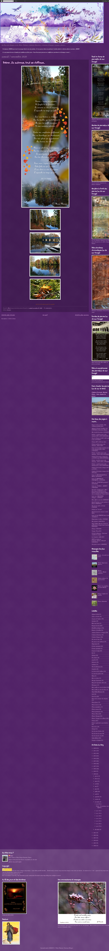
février (96, 778)
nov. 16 (98, 810)
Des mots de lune (96, 639)
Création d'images (96, 637)
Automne (9, 310)
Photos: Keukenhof (102, 601)
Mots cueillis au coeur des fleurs (99, 687)
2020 (95, 774)
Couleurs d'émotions (96, 635)
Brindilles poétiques (96, 628)
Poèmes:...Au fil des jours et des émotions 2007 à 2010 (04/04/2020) (100, 435)
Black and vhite (95, 623)
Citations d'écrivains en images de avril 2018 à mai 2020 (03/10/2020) (100, 457)
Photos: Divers (95, 713)
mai (96, 786)
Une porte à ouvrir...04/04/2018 (99, 544)
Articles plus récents (8, 315)
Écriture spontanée (96, 648)
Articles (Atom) (11, 318)
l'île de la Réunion (96, 666)
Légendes (94, 669)
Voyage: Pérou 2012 (96, 531)
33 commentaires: (48, 308)
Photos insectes (95, 704)
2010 (95, 748)
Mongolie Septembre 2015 (98, 682)
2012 (95, 753)
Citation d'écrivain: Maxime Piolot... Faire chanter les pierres (99, 394)
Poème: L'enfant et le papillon (103, 594)
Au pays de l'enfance (96, 619)
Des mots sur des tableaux (98, 641)
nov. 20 (98, 816)
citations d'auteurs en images (98, 632)
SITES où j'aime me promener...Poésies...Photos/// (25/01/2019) (99, 540)
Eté (92, 653)
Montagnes (94, 685)
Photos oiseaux (95, 709)
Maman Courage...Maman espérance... (102, 572)
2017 (95, 766)
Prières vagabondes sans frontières (100, 723)
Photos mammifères (96, 707)
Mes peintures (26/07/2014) (98, 521)
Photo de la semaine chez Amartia (100, 698)
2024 (95, 840)
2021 (95, 832)
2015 (95, 761)
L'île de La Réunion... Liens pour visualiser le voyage (99, 533)
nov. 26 (98, 823)
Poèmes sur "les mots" (97, 509)
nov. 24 (98, 821)
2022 (95, 835)
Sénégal (93, 729)
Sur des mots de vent (96, 735)
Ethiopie (94, 655)
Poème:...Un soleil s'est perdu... (103, 555)
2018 (95, 768)
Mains (93, 676)
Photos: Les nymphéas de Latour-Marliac (103, 586)
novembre (97, 802)
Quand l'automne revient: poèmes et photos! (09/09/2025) (100, 502)
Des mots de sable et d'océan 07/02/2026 (98, 506)
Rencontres (94, 726)
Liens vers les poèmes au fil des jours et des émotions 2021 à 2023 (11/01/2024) (100, 449)
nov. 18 (98, 813)
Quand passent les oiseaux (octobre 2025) (100, 512)
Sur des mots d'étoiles (97, 731)
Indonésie (94, 662)
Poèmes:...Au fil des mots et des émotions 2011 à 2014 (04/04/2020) (100, 464)
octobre (97, 799)
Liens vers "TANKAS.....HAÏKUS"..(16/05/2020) (100, 486)
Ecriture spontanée (96, 646)
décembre (97, 829)
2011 (95, 750)
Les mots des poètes (96, 673)
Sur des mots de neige (97, 733)
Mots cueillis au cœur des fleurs (99, 689)
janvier (96, 776)
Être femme (94, 657)
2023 (95, 838)
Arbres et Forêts (95, 616)
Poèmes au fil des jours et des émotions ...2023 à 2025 (98, 444)
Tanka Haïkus (95, 738)
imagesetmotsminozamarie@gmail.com (11, 874)
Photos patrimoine (96, 711)
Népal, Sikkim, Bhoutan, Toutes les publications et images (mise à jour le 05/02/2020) (100, 525)
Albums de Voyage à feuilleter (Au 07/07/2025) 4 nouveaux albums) (100, 429)
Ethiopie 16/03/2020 (96, 528)
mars (96, 781)
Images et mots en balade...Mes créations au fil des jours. (99, 425)
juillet (96, 791)
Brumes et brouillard (96, 630)
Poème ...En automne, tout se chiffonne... (24, 62)
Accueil (45, 315)
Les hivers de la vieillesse (98, 671)
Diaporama (94, 644)
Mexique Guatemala (96, 680)
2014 (95, 758)
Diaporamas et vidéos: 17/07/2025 (100, 519)
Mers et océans (95, 678)
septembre (97, 796)
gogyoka (94, 660)
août (96, 794)
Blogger (71, 948)
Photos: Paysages (96, 716)
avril (96, 784)
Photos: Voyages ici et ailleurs (99, 718)
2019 (95, 771)
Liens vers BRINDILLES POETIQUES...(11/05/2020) (98, 479)
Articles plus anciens (82, 315)
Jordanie (94, 664)
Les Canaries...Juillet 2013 (98, 537)
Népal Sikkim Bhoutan (97, 692)
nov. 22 (98, 818)
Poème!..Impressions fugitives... (103, 563)
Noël (93, 694)
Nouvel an (94, 696)
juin (96, 789)
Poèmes (93, 720)
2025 (95, 843)
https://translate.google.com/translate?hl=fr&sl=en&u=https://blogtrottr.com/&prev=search (39, 875)
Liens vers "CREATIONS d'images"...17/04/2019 (97, 496)
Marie (11, 855)
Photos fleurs (95, 702)
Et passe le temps (96, 650)
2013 (95, 756)
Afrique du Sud (95, 614)
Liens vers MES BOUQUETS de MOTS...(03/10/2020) (99, 475)
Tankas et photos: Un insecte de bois (103, 578)
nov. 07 (98, 804)
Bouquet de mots (96, 625)
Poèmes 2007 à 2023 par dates (99, 442)
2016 (95, 763)
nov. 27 (98, 826)
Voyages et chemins (96, 740)
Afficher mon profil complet (15, 862)
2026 (95, 845)
